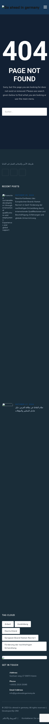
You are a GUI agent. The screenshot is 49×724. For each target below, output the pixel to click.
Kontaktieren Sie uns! (31, 718)
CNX (17, 711)
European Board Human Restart (20, 638)
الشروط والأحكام (9, 718)
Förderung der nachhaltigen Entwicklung (18, 646)
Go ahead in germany (18, 707)
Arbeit (8, 624)
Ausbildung (22, 624)
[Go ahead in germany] (20, 7)
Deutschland (11, 631)
